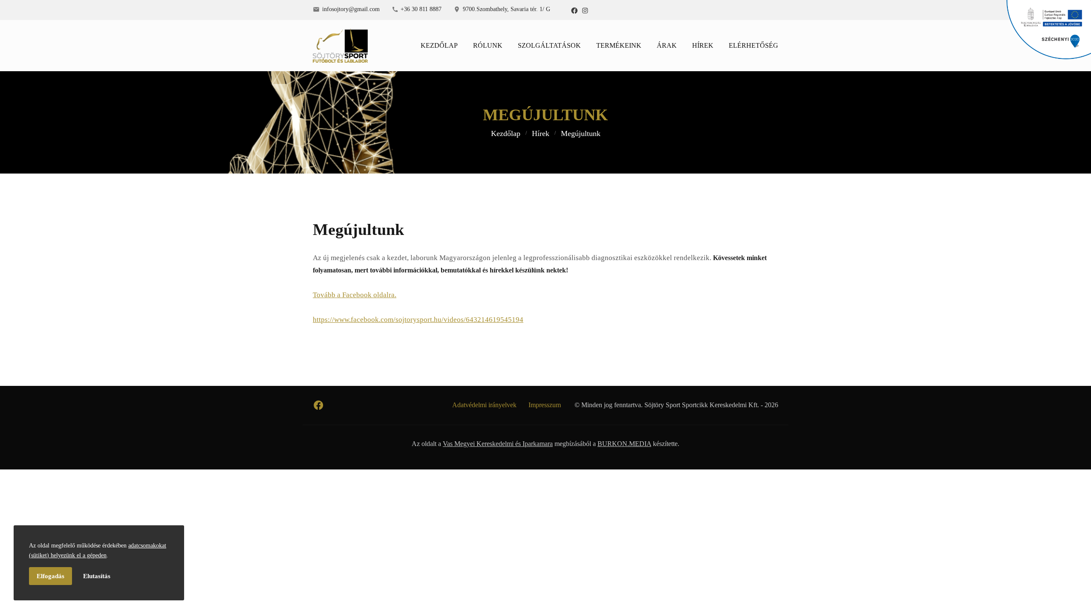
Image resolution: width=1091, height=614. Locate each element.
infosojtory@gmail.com (351, 9)
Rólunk (487, 45)
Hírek (702, 45)
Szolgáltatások (549, 45)
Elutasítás (96, 576)
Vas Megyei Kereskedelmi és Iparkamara (498, 443)
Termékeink (618, 45)
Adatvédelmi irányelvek (484, 404)
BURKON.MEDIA (624, 443)
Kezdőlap (439, 45)
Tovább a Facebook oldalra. (354, 295)
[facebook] (574, 10)
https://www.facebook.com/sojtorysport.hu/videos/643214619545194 (418, 320)
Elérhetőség (753, 45)
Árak (667, 45)
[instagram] (585, 10)
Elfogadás (50, 576)
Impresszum (544, 404)
